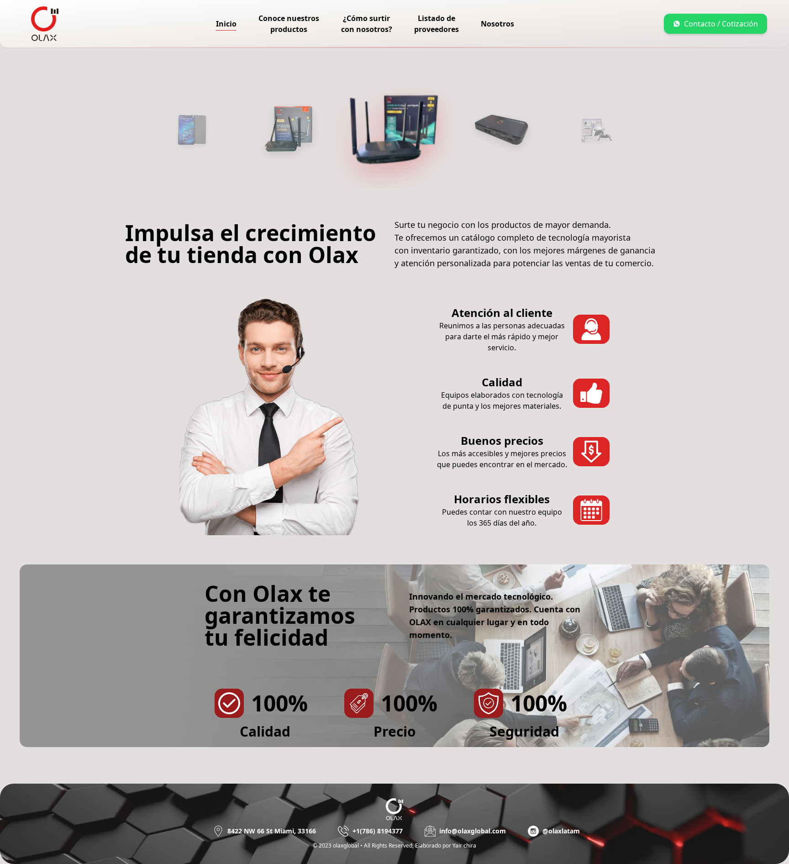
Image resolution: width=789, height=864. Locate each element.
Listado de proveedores (436, 23)
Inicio (226, 24)
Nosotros (497, 24)
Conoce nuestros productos (288, 23)
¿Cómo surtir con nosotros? (366, 23)
